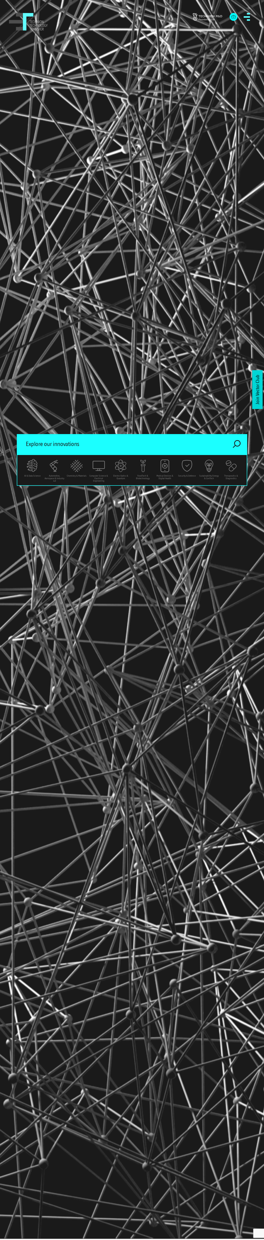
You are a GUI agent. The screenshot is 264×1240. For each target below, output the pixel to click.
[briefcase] (234, 17)
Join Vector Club (257, 389)
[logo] (28, 22)
